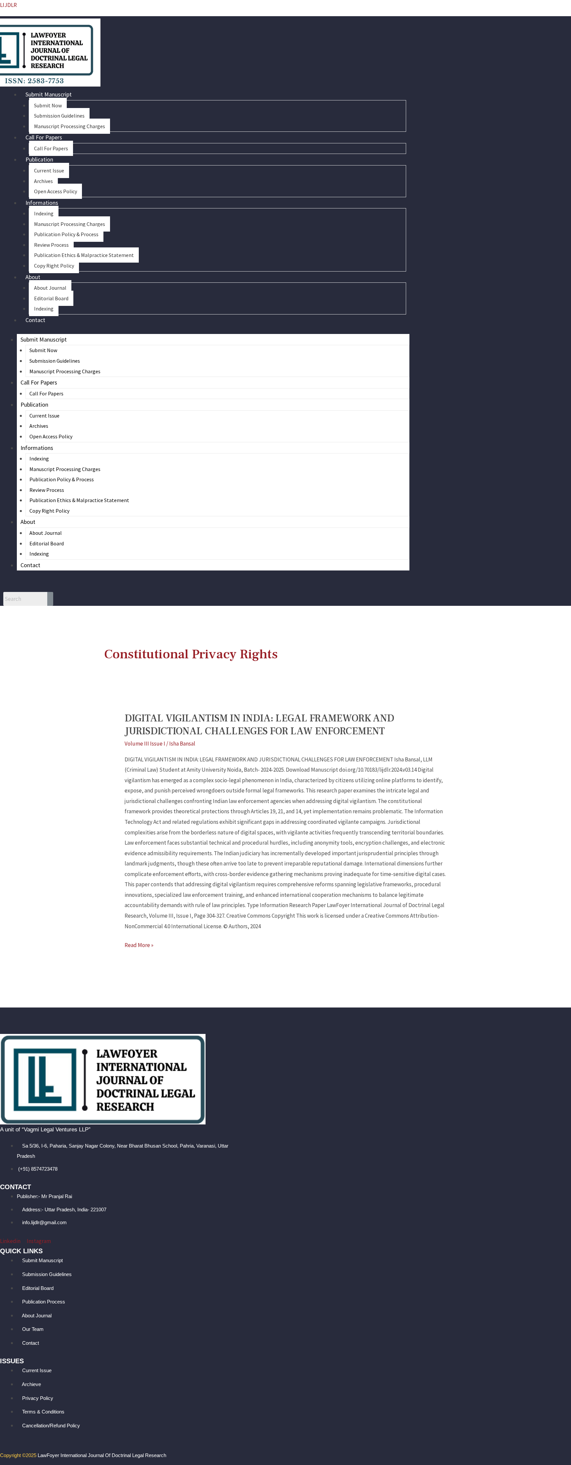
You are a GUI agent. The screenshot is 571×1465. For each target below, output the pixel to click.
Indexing (44, 213)
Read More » (139, 944)
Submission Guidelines (59, 115)
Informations (41, 202)
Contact (35, 320)
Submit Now (48, 105)
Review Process (51, 244)
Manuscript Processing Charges (69, 126)
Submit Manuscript (48, 94)
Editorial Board (51, 298)
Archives (43, 181)
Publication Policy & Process (66, 234)
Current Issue (49, 170)
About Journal (50, 287)
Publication (39, 159)
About (32, 277)
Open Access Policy (55, 191)
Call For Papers (43, 137)
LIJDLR (8, 5)
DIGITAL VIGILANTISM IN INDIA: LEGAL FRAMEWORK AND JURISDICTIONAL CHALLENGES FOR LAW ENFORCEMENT (259, 725)
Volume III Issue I (145, 743)
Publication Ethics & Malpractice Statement (84, 255)
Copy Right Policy (54, 265)
